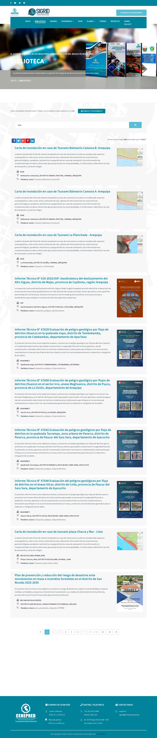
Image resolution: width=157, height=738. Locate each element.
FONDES (102, 21)
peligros (47, 310)
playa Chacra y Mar (50, 563)
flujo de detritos (59, 368)
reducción (53, 608)
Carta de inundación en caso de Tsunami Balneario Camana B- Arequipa (62, 148)
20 (110, 632)
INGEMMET (25, 360)
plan (36, 608)
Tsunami (38, 179)
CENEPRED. (101, 734)
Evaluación (39, 310)
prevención (43, 608)
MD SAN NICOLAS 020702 (30, 600)
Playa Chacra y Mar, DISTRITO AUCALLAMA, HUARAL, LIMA (46, 559)
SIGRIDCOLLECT (128, 22)
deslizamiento (58, 310)
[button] (152, 55)
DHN (22, 171)
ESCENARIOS (66, 21)
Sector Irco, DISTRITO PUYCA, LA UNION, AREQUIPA (43, 412)
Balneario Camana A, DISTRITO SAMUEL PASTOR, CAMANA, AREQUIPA (51, 219)
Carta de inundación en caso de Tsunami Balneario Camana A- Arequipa (62, 191)
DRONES (53, 21)
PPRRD (61, 608)
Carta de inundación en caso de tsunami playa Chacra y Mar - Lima (59, 532)
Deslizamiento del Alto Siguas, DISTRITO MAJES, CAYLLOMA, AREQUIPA (52, 307)
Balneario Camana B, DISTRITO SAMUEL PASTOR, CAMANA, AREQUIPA (51, 175)
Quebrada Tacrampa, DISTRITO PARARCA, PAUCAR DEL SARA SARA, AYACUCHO (55, 465)
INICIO (28, 21)
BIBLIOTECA (40, 21)
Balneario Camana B (51, 179)
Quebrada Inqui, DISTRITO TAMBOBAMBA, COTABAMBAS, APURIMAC (50, 364)
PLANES (90, 21)
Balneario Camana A (51, 223)
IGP (21, 303)
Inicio (13, 80)
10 (103, 632)
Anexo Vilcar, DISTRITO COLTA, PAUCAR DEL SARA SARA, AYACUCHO (50, 516)
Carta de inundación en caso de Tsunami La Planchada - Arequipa (58, 235)
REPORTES (115, 21)
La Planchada (48, 266)
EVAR (80, 21)
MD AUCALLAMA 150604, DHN (32, 555)
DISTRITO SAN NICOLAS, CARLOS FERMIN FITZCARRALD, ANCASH (49, 604)
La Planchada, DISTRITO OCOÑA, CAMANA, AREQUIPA (44, 262)
